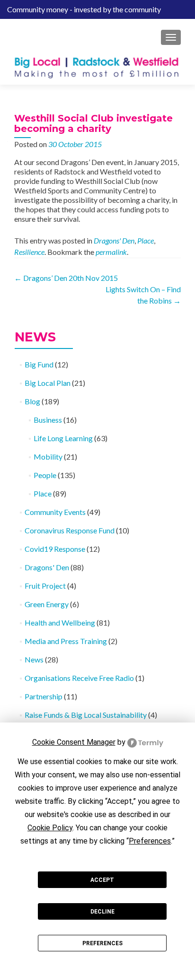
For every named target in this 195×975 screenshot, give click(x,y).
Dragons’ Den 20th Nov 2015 (66, 277)
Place (145, 240)
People (45, 474)
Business (48, 419)
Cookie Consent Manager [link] (73, 742)
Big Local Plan (48, 382)
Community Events (55, 511)
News (34, 659)
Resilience (29, 251)
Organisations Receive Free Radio (79, 677)
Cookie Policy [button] (49, 827)
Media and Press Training (66, 640)
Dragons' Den (114, 240)
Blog (32, 401)
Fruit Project (45, 585)
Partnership (43, 696)
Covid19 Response (55, 548)
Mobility (48, 456)
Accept (102, 880)
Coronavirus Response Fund (70, 530)
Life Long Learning (63, 438)
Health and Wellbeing (60, 622)
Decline (102, 911)
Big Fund (39, 364)
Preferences (102, 943)
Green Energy (47, 604)
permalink (111, 251)
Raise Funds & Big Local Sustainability (86, 714)
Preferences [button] (150, 840)
